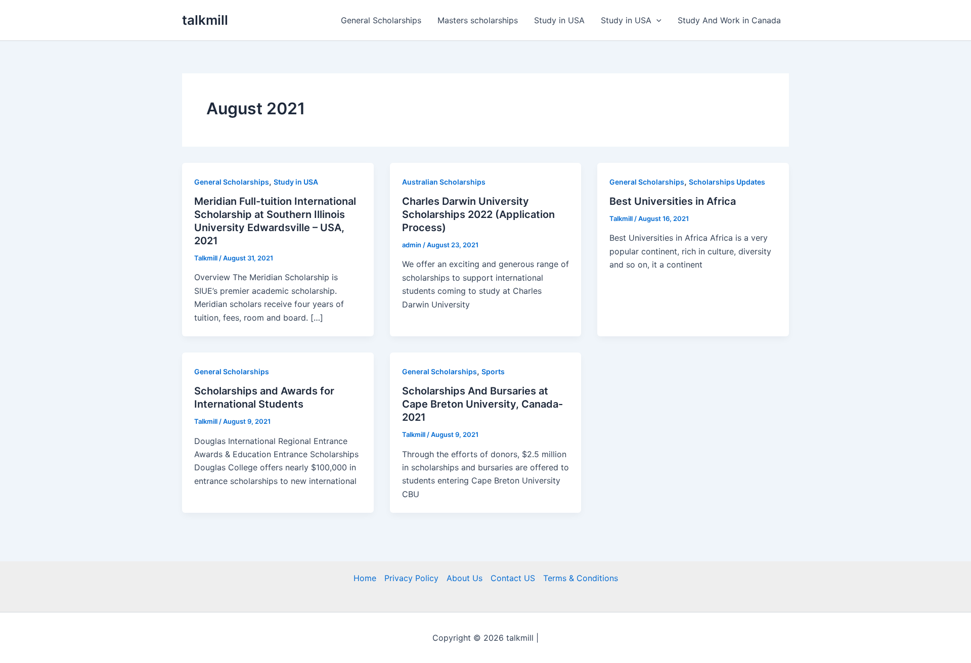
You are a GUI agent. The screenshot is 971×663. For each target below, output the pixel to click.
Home (365, 578)
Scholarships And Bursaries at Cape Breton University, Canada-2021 (482, 404)
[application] (656, 20)
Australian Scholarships (444, 182)
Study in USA (559, 20)
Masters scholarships (477, 20)
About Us (464, 578)
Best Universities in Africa (672, 201)
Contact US (513, 578)
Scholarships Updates (727, 182)
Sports (493, 371)
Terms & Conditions (580, 578)
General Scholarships (381, 20)
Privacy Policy (411, 578)
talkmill (205, 20)
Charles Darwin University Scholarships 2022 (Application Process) (478, 214)
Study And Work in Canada (729, 20)
